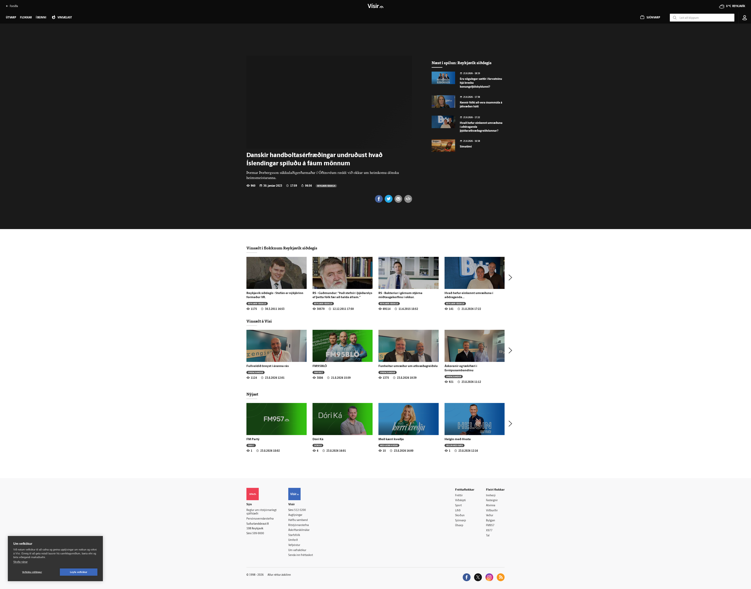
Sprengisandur (255, 372)
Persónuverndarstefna (260, 518)
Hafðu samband (298, 520)
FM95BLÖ (320, 366)
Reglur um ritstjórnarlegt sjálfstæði (261, 512)
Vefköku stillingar (32, 572)
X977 (489, 530)
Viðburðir (492, 510)
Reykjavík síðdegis (326, 185)
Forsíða (14, 6)
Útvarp (459, 525)
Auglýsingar (295, 515)
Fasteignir (492, 500)
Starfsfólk (294, 535)
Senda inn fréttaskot (300, 555)
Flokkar (26, 17)
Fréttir (459, 495)
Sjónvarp (460, 520)
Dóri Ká (318, 439)
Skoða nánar (20, 561)
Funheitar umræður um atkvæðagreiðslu (408, 366)
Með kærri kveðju (391, 439)
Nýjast (252, 394)
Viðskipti (460, 500)
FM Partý (253, 439)
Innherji (491, 495)
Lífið (458, 510)
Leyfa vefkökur (78, 572)
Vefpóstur (294, 545)
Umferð (293, 540)
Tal (488, 535)
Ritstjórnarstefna (298, 525)
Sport (458, 505)
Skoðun (459, 515)
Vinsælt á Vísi (259, 321)
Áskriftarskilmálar (299, 530)
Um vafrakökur (297, 550)
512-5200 (300, 510)
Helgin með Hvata (458, 439)
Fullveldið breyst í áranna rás (267, 366)
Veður (489, 515)
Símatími (466, 146)
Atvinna (490, 505)
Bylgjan (490, 520)
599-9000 (258, 533)
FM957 (251, 445)
